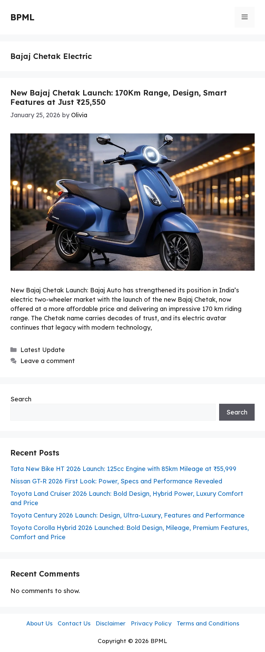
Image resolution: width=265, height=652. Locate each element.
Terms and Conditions (208, 623)
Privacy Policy (151, 623)
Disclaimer (111, 623)
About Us (39, 623)
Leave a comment (47, 361)
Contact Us (74, 623)
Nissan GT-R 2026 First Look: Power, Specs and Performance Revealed (116, 481)
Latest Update (42, 350)
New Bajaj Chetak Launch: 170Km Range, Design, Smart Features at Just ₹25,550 (118, 97)
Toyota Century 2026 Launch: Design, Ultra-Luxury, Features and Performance (127, 515)
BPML (22, 17)
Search (20, 399)
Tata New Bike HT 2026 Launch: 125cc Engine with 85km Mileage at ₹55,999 (123, 469)
